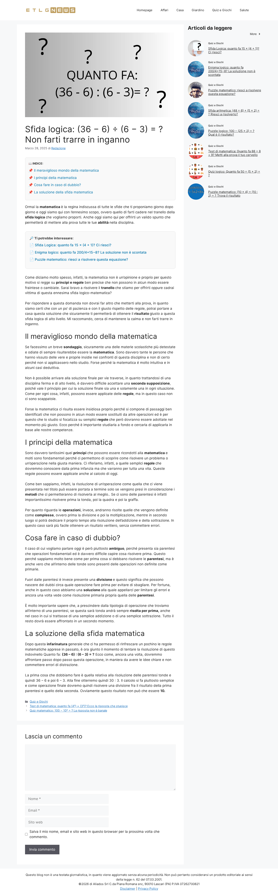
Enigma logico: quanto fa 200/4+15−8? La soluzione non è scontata (231, 71)
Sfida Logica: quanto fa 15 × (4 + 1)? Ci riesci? (233, 50)
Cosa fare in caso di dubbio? (57, 185)
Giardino (198, 10)
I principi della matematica (55, 178)
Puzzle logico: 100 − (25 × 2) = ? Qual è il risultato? (231, 132)
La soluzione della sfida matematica (63, 192)
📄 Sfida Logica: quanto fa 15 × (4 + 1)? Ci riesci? (70, 245)
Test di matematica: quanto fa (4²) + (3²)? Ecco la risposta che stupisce (79, 706)
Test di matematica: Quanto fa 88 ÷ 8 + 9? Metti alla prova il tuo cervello (234, 153)
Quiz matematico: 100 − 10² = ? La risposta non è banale (68, 710)
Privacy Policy (148, 889)
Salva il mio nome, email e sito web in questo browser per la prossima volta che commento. (95, 834)
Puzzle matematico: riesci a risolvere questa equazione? (234, 92)
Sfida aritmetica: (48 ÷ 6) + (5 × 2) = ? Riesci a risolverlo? (233, 112)
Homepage (144, 10)
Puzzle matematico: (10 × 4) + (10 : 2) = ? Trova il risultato (233, 193)
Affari (164, 10)
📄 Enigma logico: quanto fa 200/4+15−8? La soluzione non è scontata (88, 252)
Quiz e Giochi (222, 10)
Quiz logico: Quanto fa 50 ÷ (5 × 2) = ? (234, 173)
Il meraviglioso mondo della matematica (66, 170)
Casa (180, 10)
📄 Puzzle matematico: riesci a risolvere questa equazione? (79, 259)
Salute (244, 10)
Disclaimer (127, 889)
